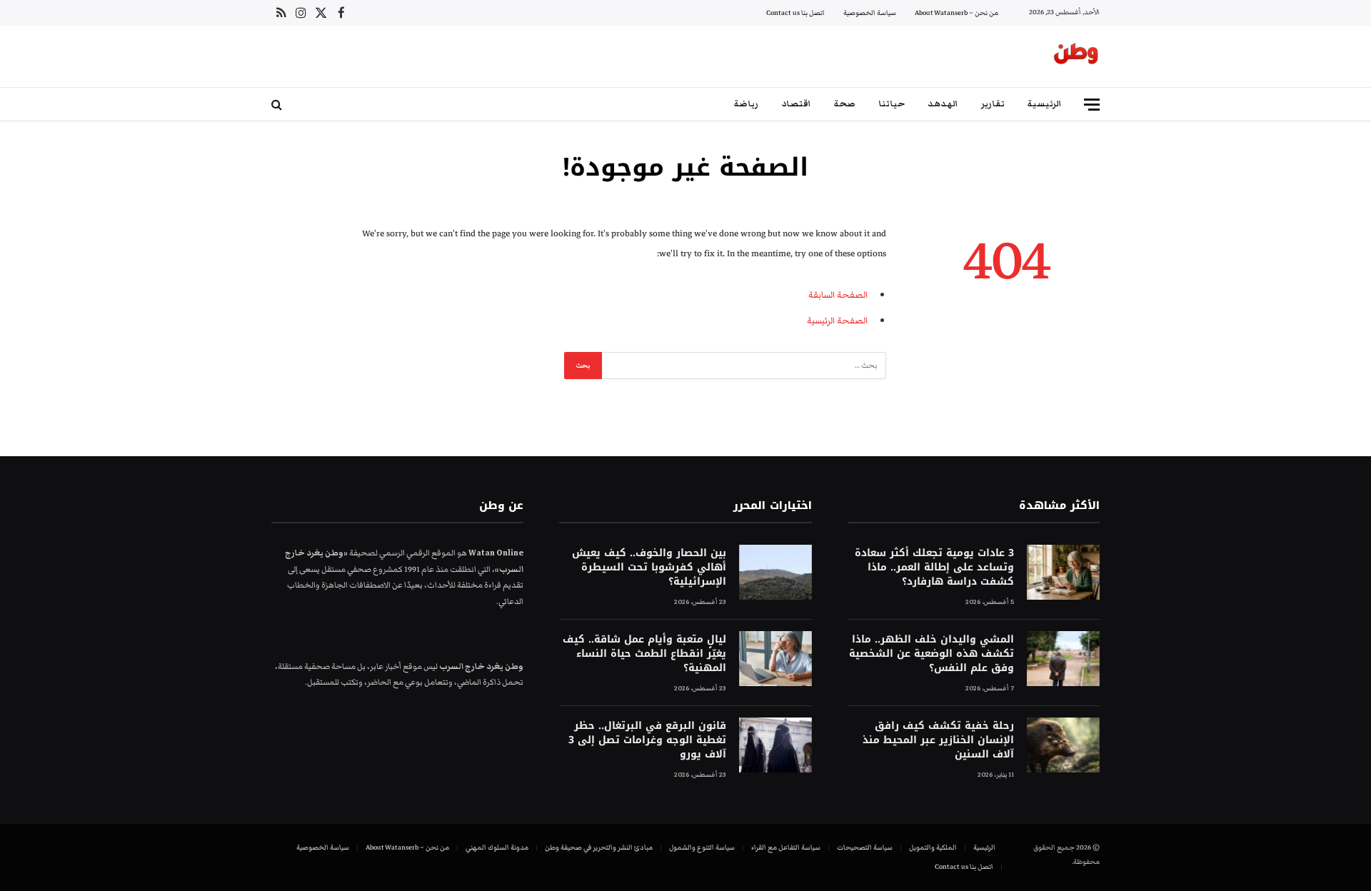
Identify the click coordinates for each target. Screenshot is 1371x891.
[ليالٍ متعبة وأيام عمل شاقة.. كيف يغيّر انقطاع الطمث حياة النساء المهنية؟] (775, 658)
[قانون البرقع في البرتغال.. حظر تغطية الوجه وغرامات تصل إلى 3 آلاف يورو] (775, 745)
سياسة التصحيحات (865, 847)
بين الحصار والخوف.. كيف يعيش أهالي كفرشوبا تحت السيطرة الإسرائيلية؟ (648, 567)
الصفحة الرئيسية (837, 320)
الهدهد (943, 104)
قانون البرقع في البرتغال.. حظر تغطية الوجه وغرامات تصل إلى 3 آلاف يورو (646, 740)
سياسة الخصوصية (869, 13)
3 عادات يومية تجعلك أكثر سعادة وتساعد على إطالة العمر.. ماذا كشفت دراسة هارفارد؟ (934, 567)
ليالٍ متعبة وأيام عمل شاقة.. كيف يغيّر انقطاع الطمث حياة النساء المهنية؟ (644, 654)
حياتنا (891, 104)
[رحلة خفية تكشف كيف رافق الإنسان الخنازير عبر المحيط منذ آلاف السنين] (1063, 745)
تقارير (993, 104)
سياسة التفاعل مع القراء (785, 847)
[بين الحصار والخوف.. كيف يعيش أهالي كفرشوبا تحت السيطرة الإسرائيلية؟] (775, 572)
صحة (844, 104)
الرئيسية (1045, 104)
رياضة (746, 104)
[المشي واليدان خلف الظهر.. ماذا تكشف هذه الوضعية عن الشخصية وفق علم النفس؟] (1063, 658)
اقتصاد (796, 104)
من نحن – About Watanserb (956, 13)
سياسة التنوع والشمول (702, 847)
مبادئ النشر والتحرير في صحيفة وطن (599, 847)
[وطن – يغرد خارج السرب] (1076, 56)
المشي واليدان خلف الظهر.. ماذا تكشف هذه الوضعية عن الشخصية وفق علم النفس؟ (931, 654)
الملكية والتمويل (933, 847)
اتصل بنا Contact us (795, 13)
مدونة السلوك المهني (497, 847)
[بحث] (278, 105)
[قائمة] (1092, 105)
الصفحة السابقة (838, 295)
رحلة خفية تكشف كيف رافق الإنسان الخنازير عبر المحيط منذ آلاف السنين (938, 740)
